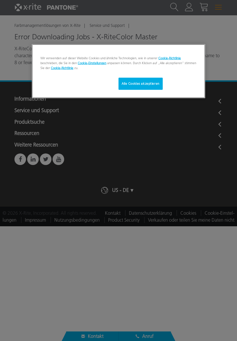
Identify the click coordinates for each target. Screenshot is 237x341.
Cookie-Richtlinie (169, 58)
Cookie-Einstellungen (92, 63)
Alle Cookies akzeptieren (141, 83)
